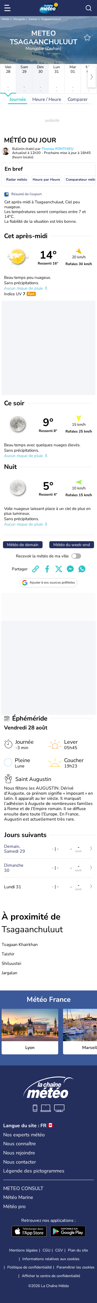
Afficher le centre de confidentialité (51, 1276)
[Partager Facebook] (47, 568)
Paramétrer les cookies (76, 1267)
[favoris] (87, 37)
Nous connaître (19, 1143)
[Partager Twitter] (58, 568)
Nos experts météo (24, 1134)
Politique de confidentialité (29, 1267)
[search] (88, 8)
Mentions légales (23, 1250)
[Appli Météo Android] (67, 1232)
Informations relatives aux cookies (50, 1258)
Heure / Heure (46, 99)
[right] (91, 77)
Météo (5, 19)
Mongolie (19, 19)
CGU (46, 1250)
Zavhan (33, 19)
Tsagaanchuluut (51, 19)
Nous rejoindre (19, 1153)
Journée (17, 99)
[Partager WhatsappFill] (81, 568)
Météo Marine (18, 1197)
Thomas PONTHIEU (57, 148)
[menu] (8, 8)
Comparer (78, 99)
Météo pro (14, 1206)
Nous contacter (19, 1162)
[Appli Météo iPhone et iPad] (29, 1232)
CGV (59, 1250)
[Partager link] (35, 568)
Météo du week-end (71, 544)
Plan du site (78, 1250)
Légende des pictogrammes (33, 1171)
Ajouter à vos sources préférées (52, 582)
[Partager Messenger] (70, 568)
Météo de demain (23, 544)
